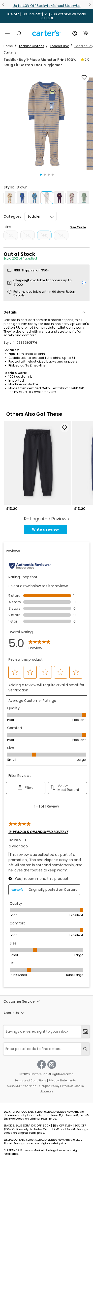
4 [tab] (53, 175)
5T (61, 235)
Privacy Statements (62, 1080)
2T (11, 235)
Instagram (51, 1064)
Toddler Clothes (31, 46)
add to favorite (84, 77)
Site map (46, 1091)
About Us (11, 1012)
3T (27, 235)
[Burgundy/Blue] (59, 197)
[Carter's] (46, 35)
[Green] (84, 197)
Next (89, 5)
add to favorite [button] (64, 427)
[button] (46, 124)
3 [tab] (49, 175)
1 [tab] (41, 175)
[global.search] (85, 1049)
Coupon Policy (49, 1086)
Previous (4, 5)
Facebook (41, 1064)
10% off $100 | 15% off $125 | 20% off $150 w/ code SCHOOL (46, 16)
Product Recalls (73, 1086)
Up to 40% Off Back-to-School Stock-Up (47, 5)
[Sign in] (74, 33)
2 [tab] (45, 175)
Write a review (45, 529)
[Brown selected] (47, 197)
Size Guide (78, 227)
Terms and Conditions (30, 1080)
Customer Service (19, 1001)
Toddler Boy (59, 46)
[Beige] (9, 197)
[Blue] (22, 197)
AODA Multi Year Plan (21, 1086)
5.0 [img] (87, 59)
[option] (38, 466)
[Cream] (71, 197)
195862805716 (26, 343)
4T (44, 235)
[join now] (85, 1031)
